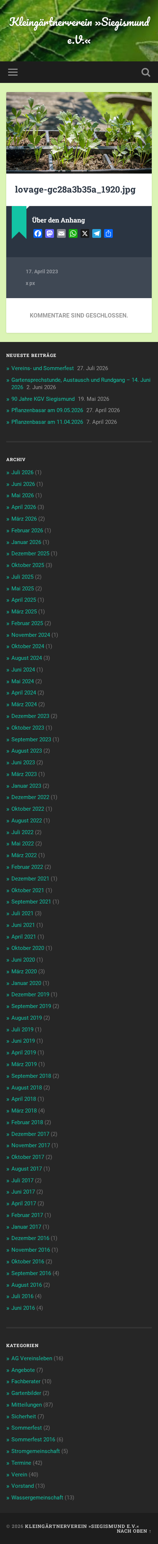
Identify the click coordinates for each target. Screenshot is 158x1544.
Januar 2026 (26, 542)
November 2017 (30, 1145)
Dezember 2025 (30, 553)
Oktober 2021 (27, 890)
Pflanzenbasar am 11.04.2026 (47, 422)
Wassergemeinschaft (37, 1497)
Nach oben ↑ (134, 1531)
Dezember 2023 (30, 716)
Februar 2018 (27, 1122)
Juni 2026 (23, 484)
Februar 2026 (27, 530)
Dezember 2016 (30, 1238)
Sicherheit (23, 1416)
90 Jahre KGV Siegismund (43, 399)
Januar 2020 (26, 983)
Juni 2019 (23, 1041)
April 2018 (23, 1099)
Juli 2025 (22, 577)
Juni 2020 (23, 960)
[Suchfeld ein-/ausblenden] (145, 72)
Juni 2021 (23, 925)
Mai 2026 (22, 495)
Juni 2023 (23, 762)
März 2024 (24, 704)
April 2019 (23, 1052)
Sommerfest (26, 1428)
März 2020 (24, 971)
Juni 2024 (23, 669)
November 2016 (30, 1250)
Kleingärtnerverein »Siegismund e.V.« (79, 31)
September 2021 (31, 901)
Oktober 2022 (27, 809)
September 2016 (31, 1273)
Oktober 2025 (27, 565)
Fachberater (25, 1381)
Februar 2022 (27, 867)
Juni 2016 (23, 1308)
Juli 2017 (22, 1180)
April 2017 (23, 1203)
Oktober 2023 (27, 728)
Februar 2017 (27, 1215)
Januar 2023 (26, 786)
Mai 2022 (22, 843)
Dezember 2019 (30, 994)
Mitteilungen (26, 1405)
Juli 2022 (22, 832)
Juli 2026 (22, 472)
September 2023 (31, 739)
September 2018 (31, 1076)
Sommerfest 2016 (33, 1439)
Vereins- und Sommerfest (42, 368)
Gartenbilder (26, 1393)
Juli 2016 (22, 1296)
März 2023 (24, 774)
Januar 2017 (26, 1227)
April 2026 (23, 507)
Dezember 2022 (30, 797)
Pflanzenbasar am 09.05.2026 (47, 410)
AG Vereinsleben (31, 1358)
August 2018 (26, 1087)
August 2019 (26, 1018)
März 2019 (24, 1064)
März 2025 (24, 611)
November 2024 (30, 635)
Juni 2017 (23, 1192)
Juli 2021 (22, 913)
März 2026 (24, 519)
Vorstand (22, 1486)
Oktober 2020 (27, 948)
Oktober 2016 (27, 1261)
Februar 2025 (27, 623)
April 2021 (23, 936)
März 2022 (24, 855)
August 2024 (26, 658)
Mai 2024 (22, 681)
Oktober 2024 (27, 646)
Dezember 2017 (30, 1134)
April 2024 (23, 692)
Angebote (23, 1370)
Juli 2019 (22, 1029)
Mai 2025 (22, 588)
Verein (19, 1474)
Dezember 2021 (30, 878)
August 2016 (26, 1285)
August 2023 (26, 751)
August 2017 (26, 1168)
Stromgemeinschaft (35, 1451)
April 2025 (23, 600)
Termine (21, 1463)
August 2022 (26, 820)
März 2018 (24, 1110)
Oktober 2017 (27, 1157)
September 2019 (31, 1006)
